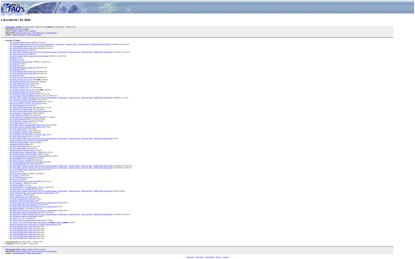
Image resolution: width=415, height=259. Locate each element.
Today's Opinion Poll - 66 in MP (21, 197)
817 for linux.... (15, 175)
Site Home (190, 257)
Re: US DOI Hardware (18, 119)
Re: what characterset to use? (20, 42)
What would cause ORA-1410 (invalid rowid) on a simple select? (32, 193)
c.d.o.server (18, 14)
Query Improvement (17, 123)
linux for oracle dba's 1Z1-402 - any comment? (26, 103)
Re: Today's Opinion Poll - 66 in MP (22, 199)
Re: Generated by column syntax (21, 99)
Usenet (9, 14)
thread (14, 31)
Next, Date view (38, 33)
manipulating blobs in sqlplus (20, 144)
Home (3, 14)
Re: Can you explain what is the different (24, 101)
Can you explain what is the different (22, 96)
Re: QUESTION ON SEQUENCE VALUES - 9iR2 (28, 134)
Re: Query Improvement (18, 129)
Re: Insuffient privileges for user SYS (22, 82)
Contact (225, 257)
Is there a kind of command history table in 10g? (26, 117)
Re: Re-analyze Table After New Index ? (24, 154)
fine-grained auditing (17, 208)
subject (32, 31)
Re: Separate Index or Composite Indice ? (24, 152)
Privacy (218, 257)
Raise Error (14, 58)
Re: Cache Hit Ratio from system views (23, 46)
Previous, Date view (23, 33)
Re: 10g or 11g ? (15, 179)
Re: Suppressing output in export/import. (23, 205)
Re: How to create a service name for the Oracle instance (29, 56)
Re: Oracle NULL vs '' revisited (20, 160)
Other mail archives (34, 35)
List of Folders (51, 33)
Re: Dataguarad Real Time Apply (21, 62)
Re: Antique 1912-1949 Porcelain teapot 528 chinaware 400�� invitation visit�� (39, 222)
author (20, 31)
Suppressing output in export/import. (22, 201)
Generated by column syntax (19, 87)
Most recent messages (21, 29)
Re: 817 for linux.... (16, 183)
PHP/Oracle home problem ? (19, 142)
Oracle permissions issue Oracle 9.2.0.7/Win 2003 (27, 140)
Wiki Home (200, 257)
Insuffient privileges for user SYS (21, 79)
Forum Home (209, 257)
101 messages (10, 27)
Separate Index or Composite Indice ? (22, 150)
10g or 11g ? (14, 171)
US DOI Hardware (16, 115)
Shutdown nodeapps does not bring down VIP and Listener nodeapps (33, 224)
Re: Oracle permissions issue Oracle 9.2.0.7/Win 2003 (28, 156)
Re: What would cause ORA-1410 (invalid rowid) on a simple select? (33, 203)
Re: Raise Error (15, 60)
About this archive (18, 35)
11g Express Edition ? (17, 185)
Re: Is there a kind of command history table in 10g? (27, 125)
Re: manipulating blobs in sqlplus (21, 158)
